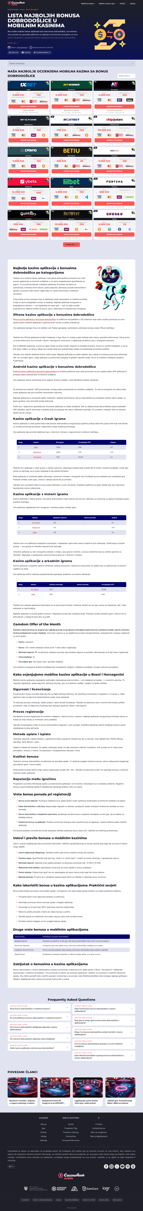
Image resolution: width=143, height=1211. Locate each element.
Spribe (71, 1124)
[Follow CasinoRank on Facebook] (106, 1166)
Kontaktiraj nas (98, 1128)
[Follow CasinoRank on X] (117, 1166)
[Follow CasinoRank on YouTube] (122, 1166)
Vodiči (122, 3)
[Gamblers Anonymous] (74, 1188)
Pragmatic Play (71, 1128)
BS (10, 1166)
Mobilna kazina (87, 3)
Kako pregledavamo (98, 1136)
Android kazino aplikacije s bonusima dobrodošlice (35, 371)
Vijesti (132, 3)
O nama (98, 1124)
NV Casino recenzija (114, 110)
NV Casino (37, 457)
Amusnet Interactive (70, 1140)
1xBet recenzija (28, 110)
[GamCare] (90, 1188)
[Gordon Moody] (59, 1188)
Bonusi (44, 1124)
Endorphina (71, 1136)
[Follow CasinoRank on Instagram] (111, 1166)
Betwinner (37, 452)
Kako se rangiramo (99, 1132)
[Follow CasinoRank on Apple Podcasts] (133, 1166)
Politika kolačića (71, 1208)
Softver (43, 1132)
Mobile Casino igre (107, 3)
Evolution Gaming (70, 1132)
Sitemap (43, 1140)
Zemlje (43, 1136)
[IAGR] (106, 1188)
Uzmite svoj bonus (28, 106)
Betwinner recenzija (71, 110)
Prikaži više (70, 244)
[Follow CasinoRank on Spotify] (127, 1166)
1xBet (36, 447)
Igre (43, 1128)
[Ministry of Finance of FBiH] (35, 1188)
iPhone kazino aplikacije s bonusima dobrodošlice (34, 319)
